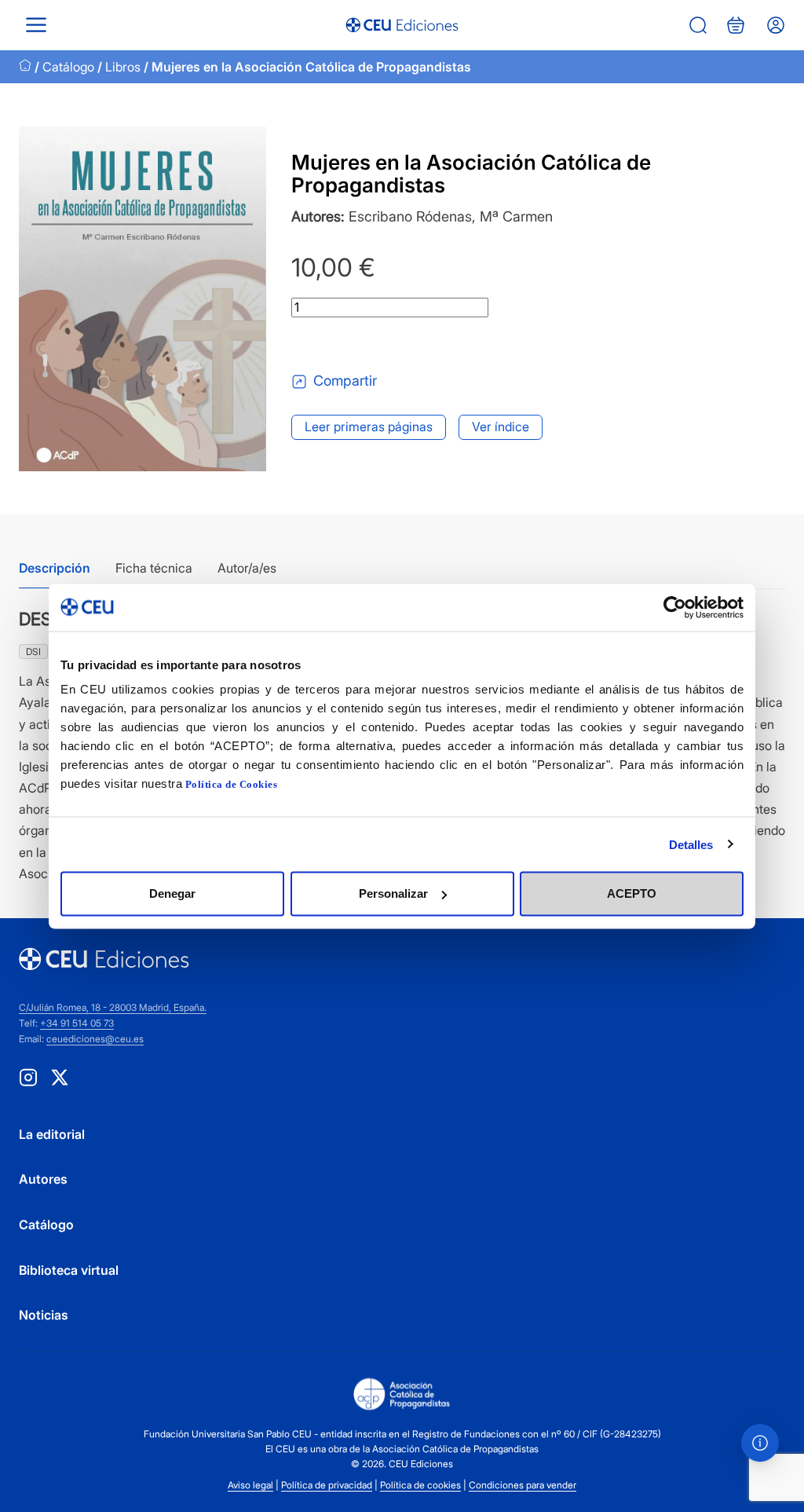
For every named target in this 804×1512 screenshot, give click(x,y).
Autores (43, 1179)
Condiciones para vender (522, 1485)
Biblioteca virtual (69, 1270)
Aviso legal (250, 1485)
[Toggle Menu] (36, 24)
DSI (33, 651)
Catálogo (68, 67)
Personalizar (393, 893)
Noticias (43, 1315)
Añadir (356, 344)
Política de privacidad (326, 1485)
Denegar (172, 893)
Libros (123, 67)
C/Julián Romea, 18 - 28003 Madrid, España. (112, 1007)
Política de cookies (420, 1485)
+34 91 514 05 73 (77, 1023)
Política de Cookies (231, 784)
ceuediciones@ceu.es (95, 1039)
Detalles (691, 844)
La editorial (52, 1134)
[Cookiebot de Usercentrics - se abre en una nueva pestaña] (675, 607)
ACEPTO (631, 893)
